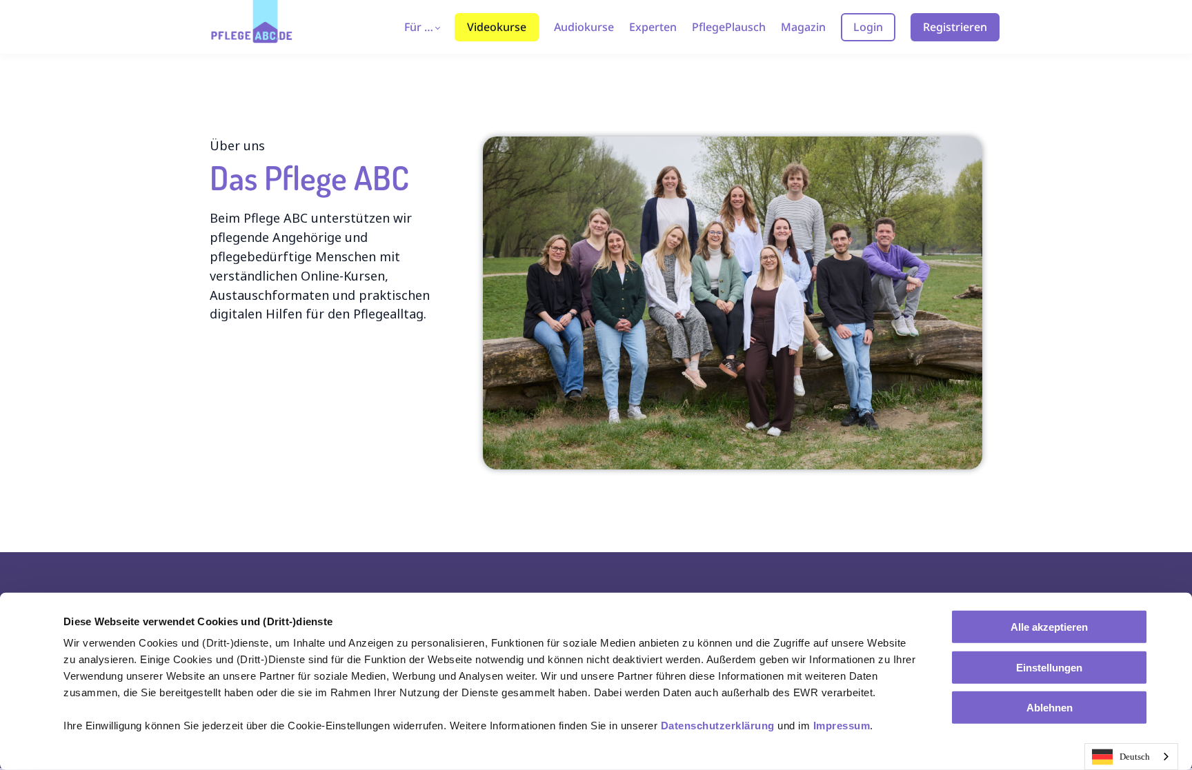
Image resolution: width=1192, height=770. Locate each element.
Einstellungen (1049, 667)
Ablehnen (1049, 707)
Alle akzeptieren (1049, 627)
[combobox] (1131, 756)
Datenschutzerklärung (718, 725)
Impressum (842, 725)
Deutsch (1135, 756)
